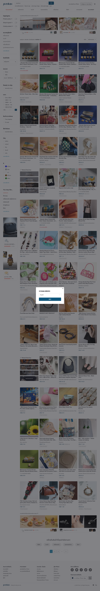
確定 (50, 299)
